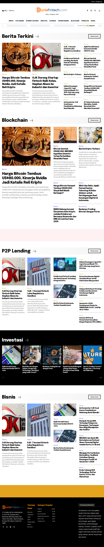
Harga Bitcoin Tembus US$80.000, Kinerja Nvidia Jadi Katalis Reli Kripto (24, 178)
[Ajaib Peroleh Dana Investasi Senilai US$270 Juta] (11, 354)
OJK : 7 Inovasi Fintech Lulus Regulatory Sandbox (72, 49)
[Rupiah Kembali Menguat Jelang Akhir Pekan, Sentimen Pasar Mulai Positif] (72, 354)
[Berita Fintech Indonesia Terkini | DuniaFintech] (65, 291)
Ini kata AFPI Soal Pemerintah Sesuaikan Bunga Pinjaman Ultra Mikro (90, 320)
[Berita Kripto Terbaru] (90, 135)
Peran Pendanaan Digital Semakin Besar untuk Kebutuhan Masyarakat (89, 279)
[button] (99, 10)
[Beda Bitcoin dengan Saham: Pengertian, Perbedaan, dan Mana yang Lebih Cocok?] (31, 354)
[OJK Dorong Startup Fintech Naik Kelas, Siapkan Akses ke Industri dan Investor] (46, 57)
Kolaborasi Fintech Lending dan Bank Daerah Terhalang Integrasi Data (65, 278)
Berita (4, 74)
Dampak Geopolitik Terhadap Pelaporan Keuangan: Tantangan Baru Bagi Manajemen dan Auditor (89, 425)
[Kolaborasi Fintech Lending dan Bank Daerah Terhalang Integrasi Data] (65, 264)
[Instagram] (91, 10)
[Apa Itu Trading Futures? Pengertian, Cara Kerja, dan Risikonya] (92, 354)
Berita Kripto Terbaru (72, 74)
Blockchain (83, 206)
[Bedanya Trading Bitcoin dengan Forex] (52, 354)
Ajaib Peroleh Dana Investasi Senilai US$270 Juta (91, 49)
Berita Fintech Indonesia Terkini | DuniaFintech (91, 77)
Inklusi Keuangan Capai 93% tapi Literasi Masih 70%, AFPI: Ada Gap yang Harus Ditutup (71, 90)
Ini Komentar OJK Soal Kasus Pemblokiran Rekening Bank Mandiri (89, 410)
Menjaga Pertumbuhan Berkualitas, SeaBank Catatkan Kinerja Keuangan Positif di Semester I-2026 (89, 457)
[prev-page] (3, 377)
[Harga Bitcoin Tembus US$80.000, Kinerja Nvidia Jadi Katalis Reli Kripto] (16, 57)
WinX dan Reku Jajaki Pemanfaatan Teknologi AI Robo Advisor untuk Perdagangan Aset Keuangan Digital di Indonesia (89, 193)
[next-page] (100, 377)
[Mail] (10, 527)
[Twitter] (95, 10)
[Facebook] (87, 10)
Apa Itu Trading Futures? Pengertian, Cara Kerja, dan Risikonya (92, 368)
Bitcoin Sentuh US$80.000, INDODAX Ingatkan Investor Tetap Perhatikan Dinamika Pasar (92, 63)
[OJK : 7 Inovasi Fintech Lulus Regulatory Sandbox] (39, 271)
